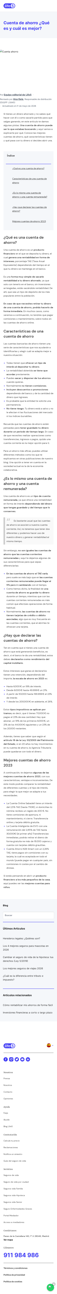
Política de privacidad (14, 1275)
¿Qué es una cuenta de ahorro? (28, 168)
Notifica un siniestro (13, 1154)
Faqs (6, 1113)
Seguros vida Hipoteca (14, 1195)
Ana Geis (18, 99)
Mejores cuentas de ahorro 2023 (29, 221)
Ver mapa (8, 1239)
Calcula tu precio (12, 1140)
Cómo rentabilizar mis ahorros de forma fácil (28, 1005)
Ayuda (7, 1119)
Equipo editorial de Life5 (17, 94)
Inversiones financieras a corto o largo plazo (27, 1012)
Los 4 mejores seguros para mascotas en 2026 (26, 947)
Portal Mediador (11, 1215)
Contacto (8, 1092)
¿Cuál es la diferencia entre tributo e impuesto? (23, 977)
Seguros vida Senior (13, 1202)
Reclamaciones (11, 1147)
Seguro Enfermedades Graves (18, 1208)
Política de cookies (13, 1281)
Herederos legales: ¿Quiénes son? (21, 938)
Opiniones (8, 1098)
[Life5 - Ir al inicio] (9, 5)
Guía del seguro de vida (15, 1161)
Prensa (7, 1078)
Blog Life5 (8, 1126)
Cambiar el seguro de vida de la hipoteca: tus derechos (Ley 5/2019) (28, 959)
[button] (51, 6)
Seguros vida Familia (13, 1188)
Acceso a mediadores (14, 1222)
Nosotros (8, 1085)
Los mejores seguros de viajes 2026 (23, 968)
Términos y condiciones (15, 1268)
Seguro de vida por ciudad (16, 1182)
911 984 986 (21, 1255)
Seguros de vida (11, 1175)
